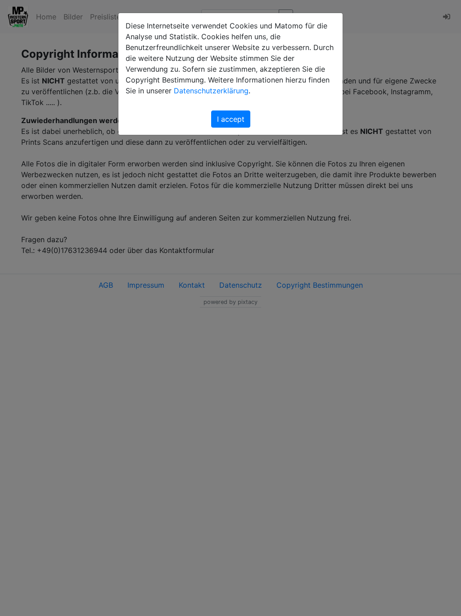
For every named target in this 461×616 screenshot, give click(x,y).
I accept (230, 119)
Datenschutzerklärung (211, 90)
